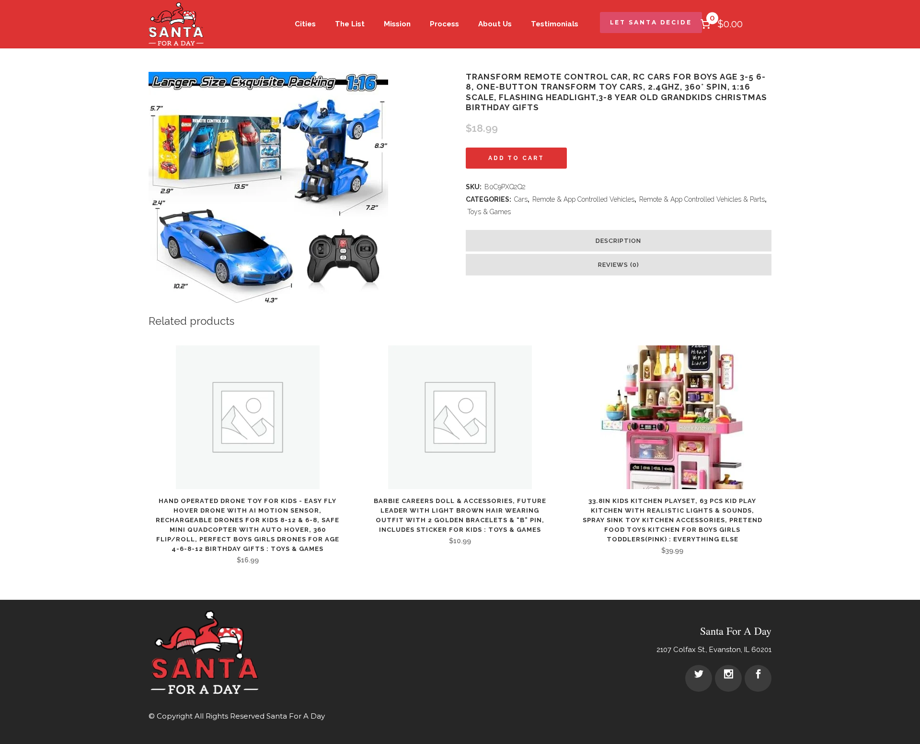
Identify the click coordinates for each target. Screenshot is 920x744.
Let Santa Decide (651, 22)
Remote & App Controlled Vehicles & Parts (702, 199)
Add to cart (516, 158)
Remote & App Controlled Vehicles (583, 199)
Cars (521, 199)
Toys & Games (489, 212)
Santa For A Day (295, 716)
